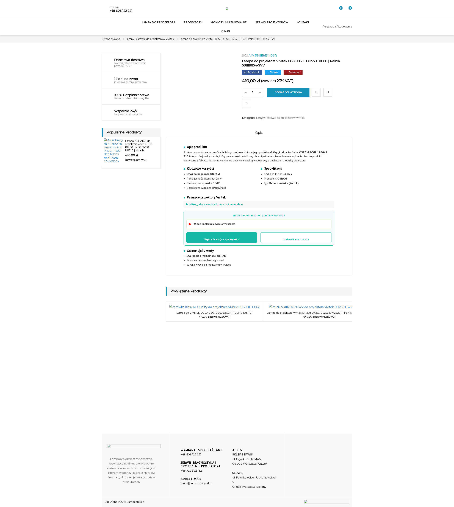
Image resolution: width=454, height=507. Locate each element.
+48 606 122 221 (120, 10)
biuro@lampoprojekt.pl (196, 483)
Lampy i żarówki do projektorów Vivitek (150, 39)
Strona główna (111, 39)
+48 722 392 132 (191, 470)
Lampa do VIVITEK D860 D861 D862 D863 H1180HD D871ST (214, 312)
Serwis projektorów (271, 22)
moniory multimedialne (229, 22)
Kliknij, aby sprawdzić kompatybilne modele (214, 204)
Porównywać (316, 92)
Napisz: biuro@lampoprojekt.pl (222, 239)
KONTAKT (303, 22)
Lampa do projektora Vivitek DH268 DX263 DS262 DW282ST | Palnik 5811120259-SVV (319, 312)
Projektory (193, 22)
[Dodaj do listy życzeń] (327, 92)
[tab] (259, 134)
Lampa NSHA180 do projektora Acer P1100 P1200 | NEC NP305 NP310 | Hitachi (138, 145)
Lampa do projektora (159, 22)
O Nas (225, 31)
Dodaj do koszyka (288, 92)
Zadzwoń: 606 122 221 (296, 239)
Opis (259, 133)
